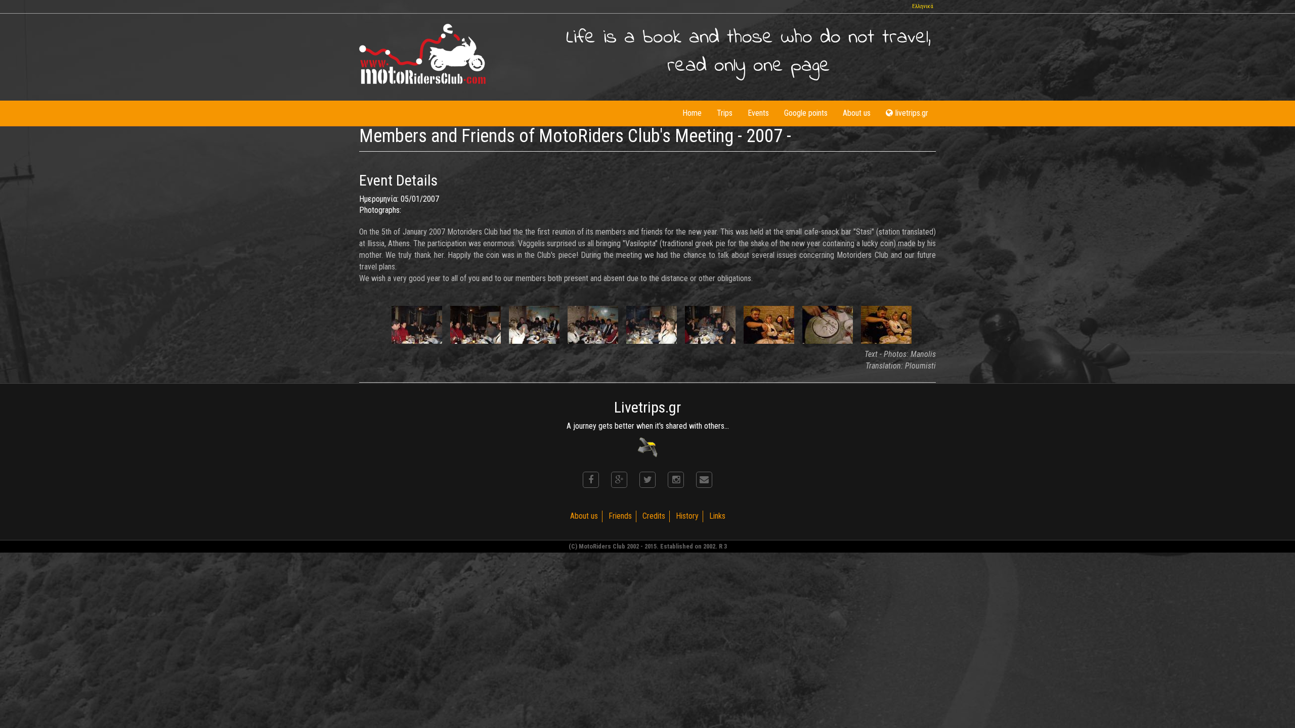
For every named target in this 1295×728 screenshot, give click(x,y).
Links (717, 516)
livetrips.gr (911, 113)
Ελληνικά (922, 6)
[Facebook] (591, 480)
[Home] (422, 54)
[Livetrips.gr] (647, 446)
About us (857, 113)
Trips (724, 113)
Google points (806, 113)
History (687, 516)
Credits (653, 516)
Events (758, 113)
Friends (620, 516)
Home (692, 113)
